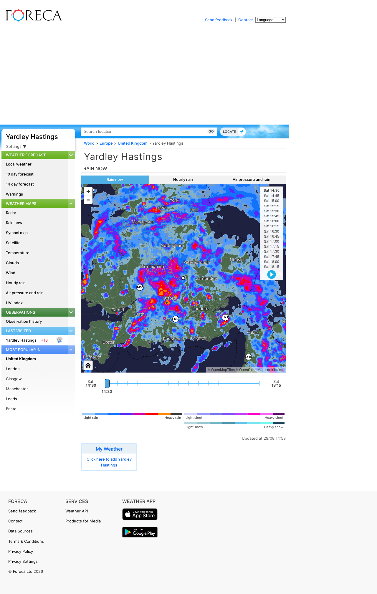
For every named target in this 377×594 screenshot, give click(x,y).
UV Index (14, 302)
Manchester (17, 388)
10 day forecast (20, 174)
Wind (10, 272)
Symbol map (17, 232)
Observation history (24, 321)
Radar (11, 212)
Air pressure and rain (25, 292)
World (89, 143)
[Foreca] (32, 20)
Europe (106, 143)
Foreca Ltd (22, 571)
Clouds (12, 262)
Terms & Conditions (26, 541)
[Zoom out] (88, 200)
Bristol (11, 408)
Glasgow (14, 378)
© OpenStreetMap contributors (260, 369)
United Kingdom (21, 358)
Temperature (17, 252)
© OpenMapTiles (221, 369)
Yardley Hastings (32, 136)
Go (211, 131)
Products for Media (83, 521)
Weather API (76, 511)
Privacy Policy (20, 551)
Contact (245, 19)
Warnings (14, 194)
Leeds (11, 398)
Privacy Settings (23, 561)
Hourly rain (16, 282)
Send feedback (218, 19)
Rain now (14, 222)
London (13, 368)
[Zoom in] (88, 191)
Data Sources (20, 531)
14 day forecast (20, 184)
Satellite (13, 242)
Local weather (19, 164)
